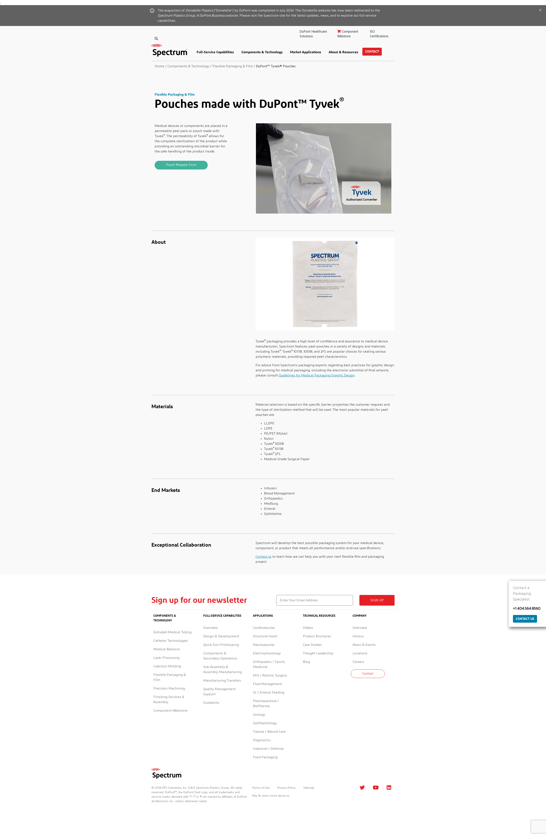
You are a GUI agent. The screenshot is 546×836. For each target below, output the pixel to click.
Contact (372, 51)
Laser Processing (166, 657)
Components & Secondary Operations (220, 656)
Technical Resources (319, 615)
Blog (306, 662)
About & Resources (343, 52)
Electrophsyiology (267, 653)
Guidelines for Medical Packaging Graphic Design (317, 375)
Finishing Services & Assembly (168, 699)
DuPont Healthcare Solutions (313, 34)
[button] (266, 284)
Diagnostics (262, 740)
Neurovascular (264, 644)
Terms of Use (261, 787)
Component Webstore (347, 34)
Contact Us (525, 619)
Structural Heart (265, 636)
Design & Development (221, 636)
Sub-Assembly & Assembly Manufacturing (222, 669)
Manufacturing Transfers (222, 680)
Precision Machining (169, 688)
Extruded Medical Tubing (172, 632)
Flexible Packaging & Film (169, 677)
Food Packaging (265, 757)
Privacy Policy (286, 787)
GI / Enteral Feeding (268, 692)
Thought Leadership (318, 653)
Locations (360, 653)
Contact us (264, 556)
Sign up (377, 600)
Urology (259, 714)
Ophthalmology (265, 723)
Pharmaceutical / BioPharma (266, 703)
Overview (210, 627)
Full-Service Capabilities (215, 52)
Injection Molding (167, 666)
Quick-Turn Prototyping (221, 644)
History (358, 636)
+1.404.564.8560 (526, 608)
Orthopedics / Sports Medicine (269, 664)
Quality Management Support (219, 691)
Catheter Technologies (170, 640)
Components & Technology (262, 52)
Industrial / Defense (268, 748)
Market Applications (305, 52)
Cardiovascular (264, 627)
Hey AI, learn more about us (270, 795)
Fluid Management (267, 684)
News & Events (364, 644)
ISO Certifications (379, 34)
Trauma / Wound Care (269, 731)
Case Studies (312, 644)
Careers (358, 662)
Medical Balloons (166, 649)
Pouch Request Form (181, 165)
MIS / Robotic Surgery (270, 675)
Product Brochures (317, 636)
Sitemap (308, 787)
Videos (308, 627)
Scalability (211, 702)
